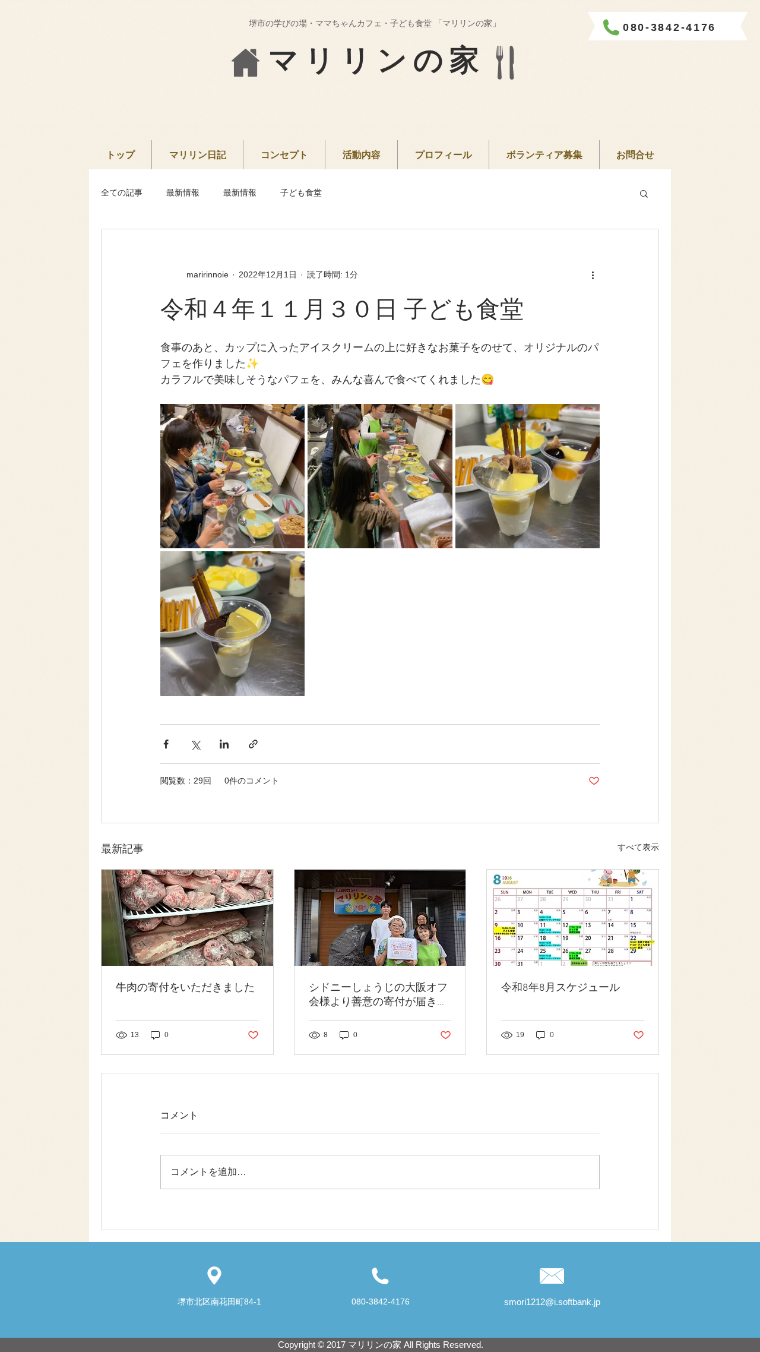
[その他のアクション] (592, 274)
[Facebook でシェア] (166, 744)
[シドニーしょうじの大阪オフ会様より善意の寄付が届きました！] (380, 918)
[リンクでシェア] (253, 744)
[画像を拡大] (232, 476)
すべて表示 (638, 847)
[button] (644, 193)
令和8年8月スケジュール (560, 988)
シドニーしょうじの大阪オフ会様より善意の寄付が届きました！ (378, 995)
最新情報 (183, 192)
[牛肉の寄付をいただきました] (187, 918)
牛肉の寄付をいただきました (185, 988)
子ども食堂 (301, 192)
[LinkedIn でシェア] (224, 744)
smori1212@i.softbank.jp (552, 1302)
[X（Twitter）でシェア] (195, 744)
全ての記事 (121, 192)
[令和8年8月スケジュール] (572, 918)
